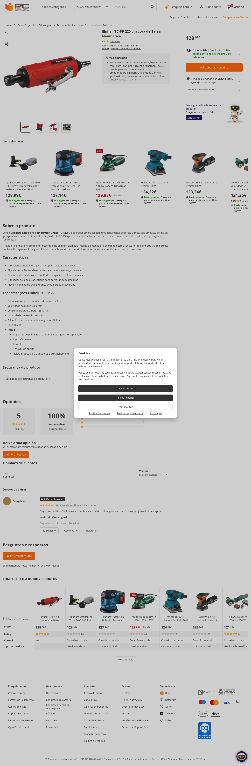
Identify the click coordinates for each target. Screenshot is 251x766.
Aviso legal (156, 413)
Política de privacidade (130, 413)
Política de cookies (99, 413)
